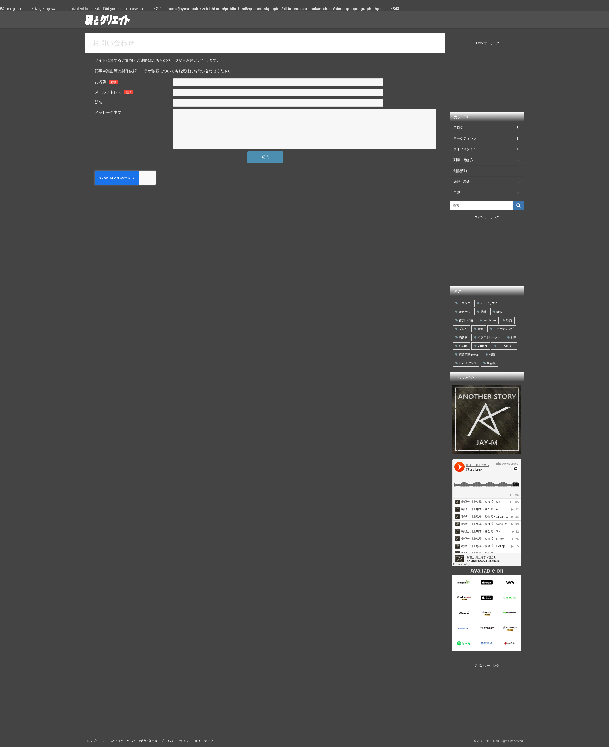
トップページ (95, 740)
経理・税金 (486, 181)
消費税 (463, 337)
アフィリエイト (491, 303)
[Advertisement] (487, 80)
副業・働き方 (486, 160)
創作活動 (486, 171)
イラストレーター (489, 337)
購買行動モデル (469, 354)
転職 (492, 354)
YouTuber (489, 320)
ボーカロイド (506, 346)
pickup (463, 346)
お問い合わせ (148, 740)
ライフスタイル (486, 149)
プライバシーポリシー (176, 740)
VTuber (482, 346)
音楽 (486, 192)
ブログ (486, 127)
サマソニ (464, 303)
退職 (483, 311)
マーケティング (486, 138)
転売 (509, 320)
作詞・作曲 (466, 320)
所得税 (491, 363)
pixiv (499, 311)
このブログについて (122, 740)
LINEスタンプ (468, 363)
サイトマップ (204, 740)
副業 (513, 337)
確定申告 (464, 311)
